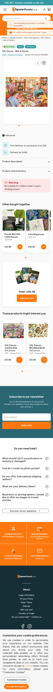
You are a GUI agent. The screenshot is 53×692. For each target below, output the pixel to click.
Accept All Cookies (16, 686)
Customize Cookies (17, 680)
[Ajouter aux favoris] (44, 63)
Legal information (26, 595)
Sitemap (26, 606)
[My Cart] (49, 10)
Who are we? (26, 609)
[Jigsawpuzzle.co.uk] (24, 10)
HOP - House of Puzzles (12, 55)
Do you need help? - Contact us (26, 617)
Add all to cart (27, 298)
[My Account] (44, 9)
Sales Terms (26, 602)
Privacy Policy (26, 599)
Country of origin (26, 613)
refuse (28, 665)
